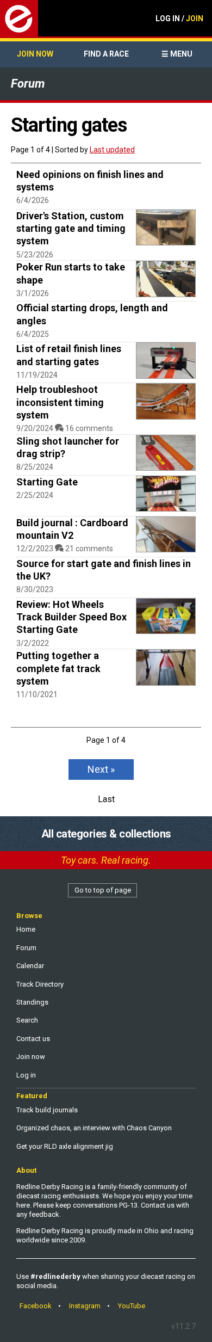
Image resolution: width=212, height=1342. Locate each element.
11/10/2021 (37, 694)
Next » (101, 769)
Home (25, 929)
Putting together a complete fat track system (58, 668)
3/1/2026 (32, 293)
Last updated (112, 149)
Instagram (85, 1306)
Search (27, 1020)
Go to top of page (102, 890)
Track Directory (40, 984)
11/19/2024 (37, 375)
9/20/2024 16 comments (64, 428)
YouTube (131, 1306)
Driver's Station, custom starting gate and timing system (71, 228)
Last (106, 799)
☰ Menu (176, 54)
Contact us (33, 1039)
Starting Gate (47, 482)
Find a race (106, 54)
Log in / (179, 18)
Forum (28, 83)
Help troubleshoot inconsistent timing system (60, 402)
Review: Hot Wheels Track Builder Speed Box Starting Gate (71, 617)
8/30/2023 (34, 589)
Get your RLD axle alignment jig (64, 1146)
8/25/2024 (34, 467)
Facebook (36, 1306)
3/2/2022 (32, 643)
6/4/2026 (32, 200)
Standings (32, 1002)
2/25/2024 (34, 495)
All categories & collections (106, 833)
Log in (26, 1075)
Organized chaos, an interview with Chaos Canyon (94, 1128)
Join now (35, 54)
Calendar (30, 966)
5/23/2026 (34, 254)
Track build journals (47, 1110)
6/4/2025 (32, 334)
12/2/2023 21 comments (64, 548)
